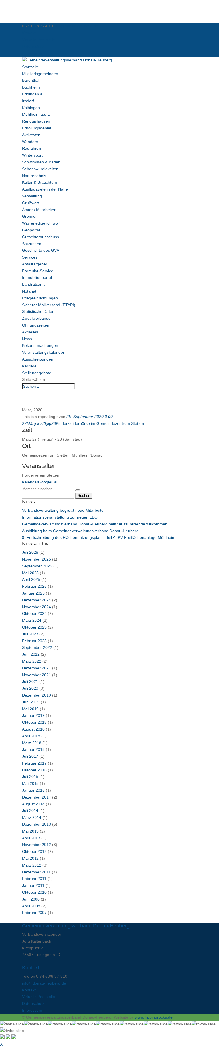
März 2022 (31, 661)
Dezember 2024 (36, 600)
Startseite (30, 67)
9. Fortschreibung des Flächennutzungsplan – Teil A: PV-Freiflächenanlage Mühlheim (98, 537)
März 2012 (31, 865)
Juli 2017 (30, 756)
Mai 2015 (30, 783)
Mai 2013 (30, 831)
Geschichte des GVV (40, 250)
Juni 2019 (31, 702)
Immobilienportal (37, 277)
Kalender (30, 482)
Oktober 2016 (34, 770)
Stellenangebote (36, 373)
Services (29, 257)
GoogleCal (47, 482)
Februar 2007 (34, 912)
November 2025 (36, 559)
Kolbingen (31, 107)
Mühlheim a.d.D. (37, 114)
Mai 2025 (30, 573)
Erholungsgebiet (36, 128)
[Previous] (8, 1037)
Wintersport (32, 155)
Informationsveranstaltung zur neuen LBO (60, 517)
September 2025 (37, 566)
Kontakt (29, 33)
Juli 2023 (30, 634)
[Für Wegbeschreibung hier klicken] (77, 490)
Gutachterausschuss (40, 237)
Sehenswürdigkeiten (40, 169)
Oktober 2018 (34, 722)
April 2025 (31, 579)
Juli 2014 (30, 810)
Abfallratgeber (34, 264)
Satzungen (31, 243)
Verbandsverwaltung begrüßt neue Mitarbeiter (63, 510)
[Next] (13, 1037)
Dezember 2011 (36, 872)
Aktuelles (30, 332)
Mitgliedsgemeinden (40, 73)
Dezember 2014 (36, 797)
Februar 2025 (34, 586)
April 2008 (31, 906)
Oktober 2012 (34, 851)
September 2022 (37, 647)
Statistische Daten (38, 311)
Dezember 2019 (36, 695)
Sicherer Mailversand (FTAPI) (48, 305)
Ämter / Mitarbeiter (39, 209)
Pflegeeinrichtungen (40, 298)
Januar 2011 (33, 885)
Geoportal (31, 230)
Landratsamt (33, 284)
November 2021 (36, 675)
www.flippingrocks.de (154, 1017)
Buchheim (31, 87)
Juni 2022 (31, 654)
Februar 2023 (34, 641)
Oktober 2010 (34, 892)
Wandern (30, 141)
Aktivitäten (31, 135)
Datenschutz (33, 46)
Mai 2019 (30, 709)
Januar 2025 (33, 593)
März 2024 (31, 620)
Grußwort (30, 203)
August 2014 (33, 804)
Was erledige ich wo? (41, 223)
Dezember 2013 (36, 824)
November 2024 (36, 607)
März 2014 (31, 817)
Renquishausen (36, 121)
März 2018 (31, 743)
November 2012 (36, 844)
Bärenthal (30, 80)
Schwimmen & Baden (41, 162)
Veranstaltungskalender (43, 352)
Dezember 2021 (36, 668)
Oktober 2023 (34, 627)
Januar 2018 (33, 749)
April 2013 (31, 838)
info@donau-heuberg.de (44, 983)
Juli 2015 (30, 776)
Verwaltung (32, 196)
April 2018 (31, 736)
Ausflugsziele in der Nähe (45, 189)
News (27, 339)
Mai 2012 (30, 858)
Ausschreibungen (37, 359)
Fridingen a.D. (35, 94)
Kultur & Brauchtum (39, 182)
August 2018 (33, 729)
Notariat (29, 291)
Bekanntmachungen (40, 345)
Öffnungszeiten (35, 325)
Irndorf (28, 101)
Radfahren (31, 148)
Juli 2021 (30, 681)
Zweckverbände (36, 318)
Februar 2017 (34, 763)
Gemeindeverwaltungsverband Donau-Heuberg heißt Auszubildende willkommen (94, 524)
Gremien (30, 216)
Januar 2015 (33, 790)
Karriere (29, 366)
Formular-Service (37, 271)
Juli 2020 (30, 688)
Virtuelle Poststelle (38, 39)
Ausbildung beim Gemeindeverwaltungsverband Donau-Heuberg (80, 531)
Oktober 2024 (34, 613)
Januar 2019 (33, 715)
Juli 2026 (30, 552)
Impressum (32, 53)
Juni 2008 (31, 899)
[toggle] (2, 1037)
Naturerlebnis (34, 175)
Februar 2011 (34, 878)
